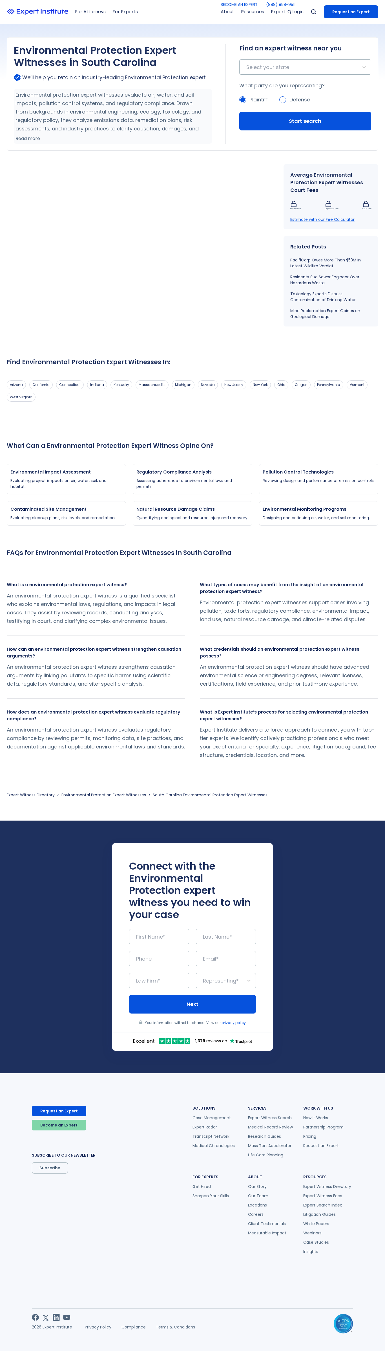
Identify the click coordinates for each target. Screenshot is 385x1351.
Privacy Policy (98, 1327)
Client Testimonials (267, 1223)
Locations (257, 1205)
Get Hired (202, 1186)
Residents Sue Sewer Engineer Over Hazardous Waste (324, 280)
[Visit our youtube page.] (66, 1317)
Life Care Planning (265, 1154)
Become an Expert (59, 1125)
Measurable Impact (267, 1233)
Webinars (312, 1233)
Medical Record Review (270, 1127)
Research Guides (264, 1136)
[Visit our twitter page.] (45, 1317)
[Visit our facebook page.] (35, 1317)
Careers (256, 1214)
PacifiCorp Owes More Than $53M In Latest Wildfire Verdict (325, 263)
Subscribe (49, 1168)
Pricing (309, 1136)
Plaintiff (258, 99)
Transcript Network (211, 1136)
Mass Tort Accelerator (269, 1145)
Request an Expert (351, 12)
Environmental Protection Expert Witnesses (103, 795)
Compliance (133, 1327)
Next (192, 1004)
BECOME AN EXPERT (239, 4)
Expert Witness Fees (322, 1195)
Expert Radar (205, 1127)
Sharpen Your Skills (211, 1195)
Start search (305, 121)
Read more (28, 138)
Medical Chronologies (214, 1145)
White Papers (316, 1223)
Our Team (258, 1195)
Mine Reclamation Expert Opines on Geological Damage (325, 313)
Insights (310, 1251)
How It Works (315, 1117)
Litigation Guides (319, 1214)
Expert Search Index (322, 1205)
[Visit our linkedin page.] (56, 1317)
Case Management (212, 1117)
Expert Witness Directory (31, 795)
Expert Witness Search (270, 1117)
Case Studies (316, 1242)
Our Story (257, 1186)
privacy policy (234, 1022)
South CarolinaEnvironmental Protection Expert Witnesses (210, 795)
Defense (299, 99)
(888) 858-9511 (280, 4)
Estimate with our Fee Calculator (322, 219)
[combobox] (247, 67)
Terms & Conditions (175, 1327)
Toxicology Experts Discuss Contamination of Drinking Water (323, 297)
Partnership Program (323, 1127)
